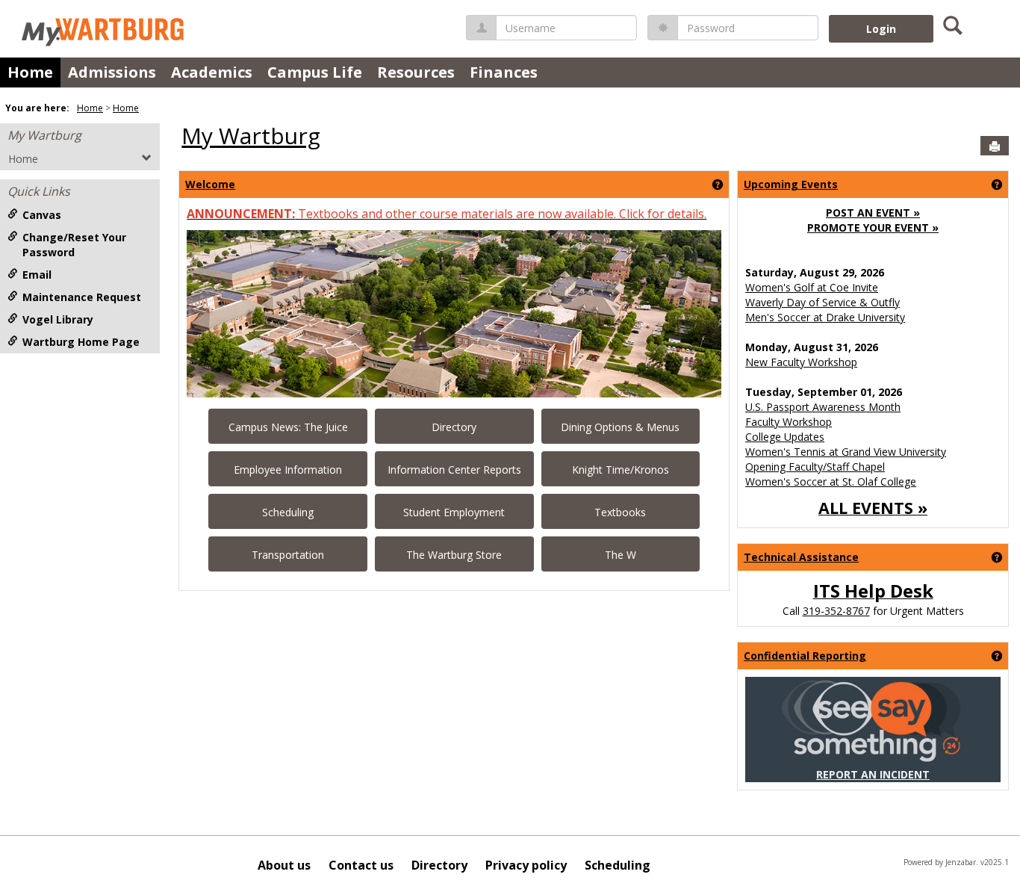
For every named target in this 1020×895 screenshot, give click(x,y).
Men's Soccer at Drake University (825, 317)
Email (37, 274)
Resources (416, 72)
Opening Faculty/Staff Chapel (815, 466)
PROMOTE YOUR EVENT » (873, 227)
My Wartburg (44, 135)
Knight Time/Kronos (620, 469)
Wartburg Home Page (81, 342)
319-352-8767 (836, 611)
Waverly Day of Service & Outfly (822, 302)
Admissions (112, 72)
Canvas (41, 215)
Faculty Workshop (788, 422)
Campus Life (314, 72)
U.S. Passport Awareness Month (823, 407)
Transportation (288, 555)
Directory (454, 427)
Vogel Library (57, 319)
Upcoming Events (791, 184)
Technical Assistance (801, 557)
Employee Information (288, 469)
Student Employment (454, 512)
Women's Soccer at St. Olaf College (830, 481)
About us (284, 865)
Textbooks (620, 512)
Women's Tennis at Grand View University (845, 452)
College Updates (784, 437)
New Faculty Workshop (801, 362)
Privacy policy (526, 865)
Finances (504, 72)
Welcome (210, 184)
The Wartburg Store (454, 555)
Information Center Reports (454, 469)
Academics (211, 72)
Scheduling (288, 512)
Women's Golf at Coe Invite (811, 287)
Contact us (361, 865)
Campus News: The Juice (288, 427)
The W (620, 555)
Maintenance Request (81, 297)
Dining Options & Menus (620, 427)
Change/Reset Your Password (74, 244)
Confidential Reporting (805, 655)
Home (30, 72)
